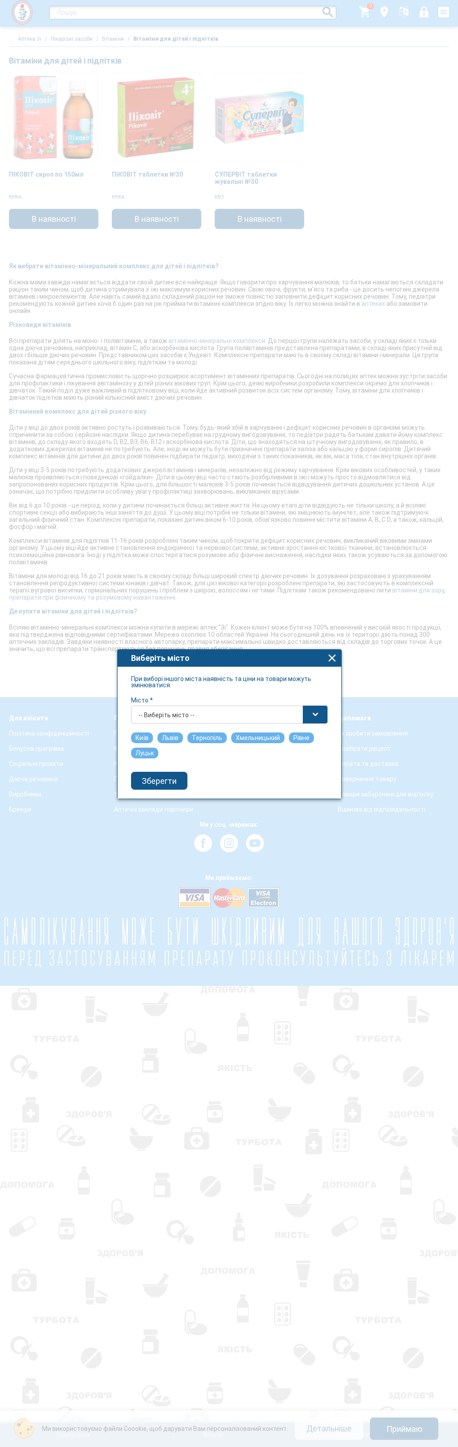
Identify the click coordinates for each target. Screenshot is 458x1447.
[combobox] (229, 715)
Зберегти (159, 781)
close (332, 658)
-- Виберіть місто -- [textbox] (166, 715)
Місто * (142, 700)
